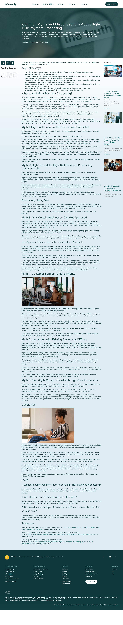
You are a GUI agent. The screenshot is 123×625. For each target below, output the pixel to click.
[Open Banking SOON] (53, 4)
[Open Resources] (89, 4)
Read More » (107, 108)
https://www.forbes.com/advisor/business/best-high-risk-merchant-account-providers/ (59, 534)
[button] (3, 63)
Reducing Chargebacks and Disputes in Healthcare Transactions (112, 188)
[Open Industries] (65, 4)
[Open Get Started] (77, 4)
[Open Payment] (38, 4)
